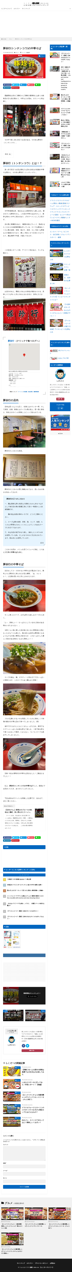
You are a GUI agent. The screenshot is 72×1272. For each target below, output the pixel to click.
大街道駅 (25, 391)
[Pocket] (30, 85)
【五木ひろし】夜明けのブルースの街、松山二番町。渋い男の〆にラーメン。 (19, 811)
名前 (5, 1163)
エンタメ (53, 231)
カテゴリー (17, 8)
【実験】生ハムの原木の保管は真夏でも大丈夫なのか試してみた (33, 1072)
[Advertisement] (36, 24)
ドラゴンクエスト (56, 200)
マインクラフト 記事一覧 (67, 267)
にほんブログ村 (63, 358)
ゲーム (60, 231)
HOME (4, 39)
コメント (5, 1144)
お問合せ (52, 1263)
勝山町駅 (30, 391)
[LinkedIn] (7, 87)
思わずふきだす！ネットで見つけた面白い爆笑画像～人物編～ (25, 890)
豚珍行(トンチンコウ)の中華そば (23, 39)
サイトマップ (26, 8)
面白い (56, 203)
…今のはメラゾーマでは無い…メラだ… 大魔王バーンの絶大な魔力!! (25, 904)
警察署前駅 (36, 391)
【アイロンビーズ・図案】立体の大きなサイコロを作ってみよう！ (25, 917)
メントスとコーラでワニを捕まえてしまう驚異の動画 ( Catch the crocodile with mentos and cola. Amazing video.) (25, 897)
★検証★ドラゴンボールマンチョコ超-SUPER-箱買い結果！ (25, 884)
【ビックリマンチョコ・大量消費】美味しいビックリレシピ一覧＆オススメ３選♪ (11, 1226)
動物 (63, 217)
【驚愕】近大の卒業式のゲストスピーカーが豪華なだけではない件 (65, 173)
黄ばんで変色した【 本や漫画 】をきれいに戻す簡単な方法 (66, 123)
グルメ (10, 39)
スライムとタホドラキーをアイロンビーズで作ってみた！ (65, 111)
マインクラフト (59, 209)
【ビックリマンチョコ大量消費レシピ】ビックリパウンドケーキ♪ (35, 1225)
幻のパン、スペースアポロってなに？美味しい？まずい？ (33, 1121)
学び (68, 215)
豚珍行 (11, 340)
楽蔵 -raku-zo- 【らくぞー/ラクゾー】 (42, 1267)
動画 (60, 203)
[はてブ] (23, 85)
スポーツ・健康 (55, 237)
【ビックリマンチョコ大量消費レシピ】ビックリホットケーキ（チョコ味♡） (33, 1097)
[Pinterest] (15, 87)
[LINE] (38, 85)
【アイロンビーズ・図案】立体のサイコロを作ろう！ (23, 911)
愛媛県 (28, 52)
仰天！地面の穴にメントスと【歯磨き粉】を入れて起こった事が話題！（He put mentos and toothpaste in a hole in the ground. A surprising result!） (66, 78)
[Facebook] (7, 85)
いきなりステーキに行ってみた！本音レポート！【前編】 (32, 1083)
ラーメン (23, 52)
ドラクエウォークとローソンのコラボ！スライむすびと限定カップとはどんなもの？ (33, 1110)
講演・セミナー (60, 215)
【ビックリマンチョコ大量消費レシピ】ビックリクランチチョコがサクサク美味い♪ (11, 1251)
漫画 (64, 203)
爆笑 (58, 220)
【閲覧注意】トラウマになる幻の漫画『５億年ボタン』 (65, 135)
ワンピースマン (55, 217)
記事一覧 (60, 399)
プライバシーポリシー (41, 1263)
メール (5, 1170)
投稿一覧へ (32, 1050)
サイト (5, 1178)
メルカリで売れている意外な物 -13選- (65, 184)
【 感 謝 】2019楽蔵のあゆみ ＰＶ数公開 (19, 879)
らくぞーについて (6, 8)
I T (68, 234)
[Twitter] (15, 85)
